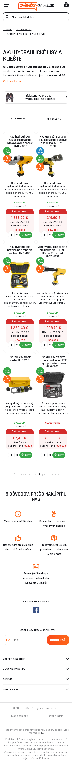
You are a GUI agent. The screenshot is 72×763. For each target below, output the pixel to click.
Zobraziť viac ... (14, 81)
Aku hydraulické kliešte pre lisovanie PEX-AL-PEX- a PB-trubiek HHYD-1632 (52, 251)
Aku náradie (24, 29)
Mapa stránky (19, 715)
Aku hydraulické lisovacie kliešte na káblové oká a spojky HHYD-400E (19, 141)
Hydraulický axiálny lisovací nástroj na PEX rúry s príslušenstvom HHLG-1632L (53, 362)
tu (42, 733)
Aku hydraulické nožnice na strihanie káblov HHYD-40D (19, 250)
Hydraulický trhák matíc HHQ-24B (20, 358)
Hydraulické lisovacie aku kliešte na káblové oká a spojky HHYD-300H (53, 141)
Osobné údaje (55, 715)
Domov (7, 29)
